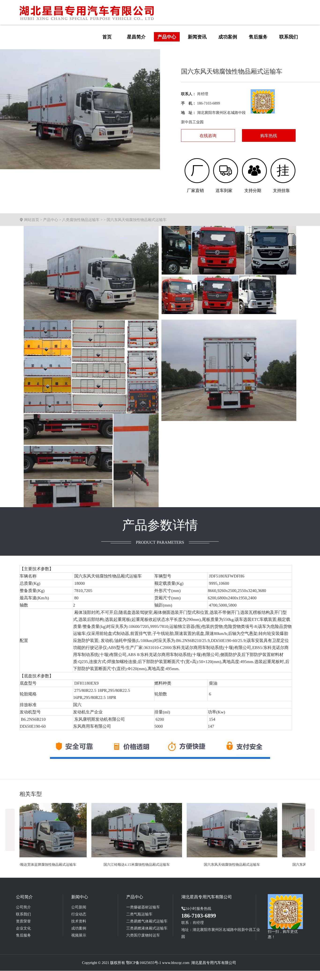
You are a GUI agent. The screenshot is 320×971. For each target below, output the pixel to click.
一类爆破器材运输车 (143, 907)
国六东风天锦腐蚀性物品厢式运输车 (160, 864)
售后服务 (23, 935)
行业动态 (78, 914)
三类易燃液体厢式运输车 (146, 928)
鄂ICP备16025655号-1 (143, 963)
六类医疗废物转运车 (143, 935)
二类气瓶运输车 (139, 914)
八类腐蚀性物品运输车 (81, 220)
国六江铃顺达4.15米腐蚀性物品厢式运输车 (65, 864)
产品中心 (50, 220)
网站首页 (31, 220)
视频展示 (78, 935)
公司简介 (23, 907)
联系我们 (23, 914)
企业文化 (23, 928)
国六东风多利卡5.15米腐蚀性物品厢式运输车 (255, 864)
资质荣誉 (23, 921)
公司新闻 (78, 907)
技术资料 (78, 921)
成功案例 (78, 928)
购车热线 (268, 135)
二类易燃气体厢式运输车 (146, 921)
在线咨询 (208, 135)
